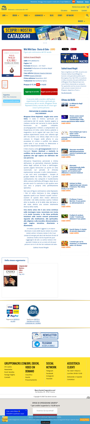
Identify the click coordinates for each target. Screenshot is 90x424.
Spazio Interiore (35, 76)
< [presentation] (43, 43)
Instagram (50, 376)
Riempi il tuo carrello (78, 7)
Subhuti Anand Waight (32, 57)
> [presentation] (46, 43)
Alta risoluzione (11, 97)
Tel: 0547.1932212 (73, 371)
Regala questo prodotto (49, 92)
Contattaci (71, 379)
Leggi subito (74, 107)
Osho (20, 272)
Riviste (80, 21)
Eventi (60, 15)
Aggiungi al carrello (32, 92)
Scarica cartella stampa (11, 101)
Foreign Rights (9, 375)
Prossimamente (31, 380)
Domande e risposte (74, 377)
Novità (27, 377)
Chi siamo (64, 10)
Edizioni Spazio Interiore (43, 73)
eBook (15, 15)
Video (26, 15)
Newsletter (74, 10)
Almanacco (39, 15)
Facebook (49, 373)
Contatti (84, 10)
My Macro (70, 15)
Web (4, 97)
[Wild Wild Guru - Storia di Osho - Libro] (12, 63)
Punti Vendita (9, 372)
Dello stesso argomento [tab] (15, 260)
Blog (51, 15)
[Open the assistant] (5, 419)
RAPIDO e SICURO (15, 320)
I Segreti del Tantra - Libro (23, 268)
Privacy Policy (84, 420)
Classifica (28, 375)
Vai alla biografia (66, 93)
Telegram (49, 371)
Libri (4, 15)
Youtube (49, 379)
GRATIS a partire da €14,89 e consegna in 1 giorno (33, 321)
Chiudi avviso (45, 422)
